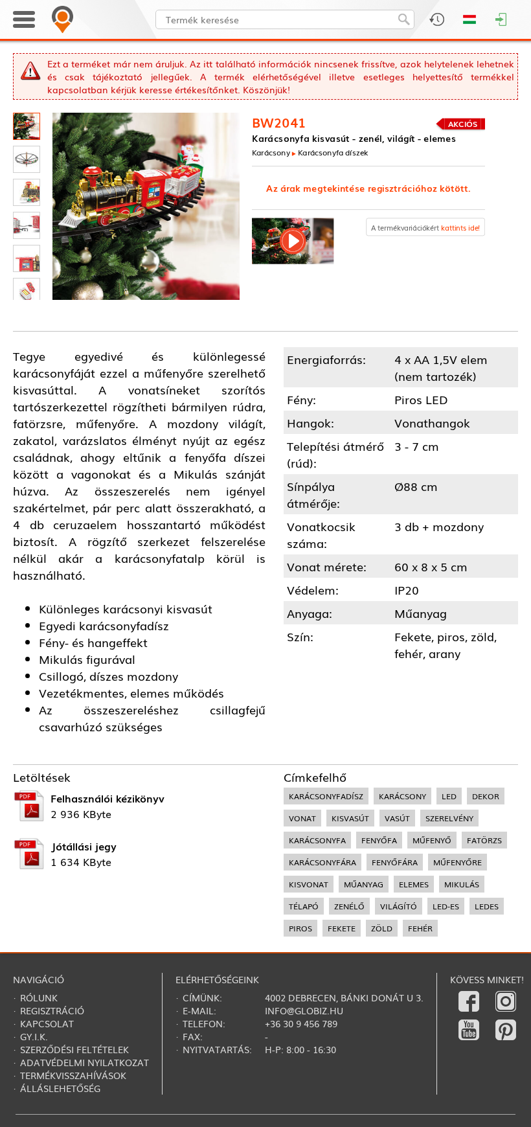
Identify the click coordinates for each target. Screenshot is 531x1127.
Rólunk (39, 997)
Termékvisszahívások (73, 1075)
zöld (381, 928)
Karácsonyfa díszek (333, 152)
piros (300, 928)
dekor (485, 796)
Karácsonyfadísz (326, 796)
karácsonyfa (317, 840)
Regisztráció (52, 1010)
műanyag (363, 884)
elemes (414, 884)
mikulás (461, 884)
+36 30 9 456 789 (301, 1023)
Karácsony (271, 152)
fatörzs (484, 840)
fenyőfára (395, 862)
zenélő (349, 906)
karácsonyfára (322, 862)
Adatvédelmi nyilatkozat (84, 1062)
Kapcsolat (47, 1023)
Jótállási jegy (84, 846)
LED (449, 796)
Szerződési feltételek (74, 1049)
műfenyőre (457, 862)
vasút (397, 818)
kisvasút (350, 818)
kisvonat (308, 884)
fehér (420, 928)
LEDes (487, 906)
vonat (302, 818)
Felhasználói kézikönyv (107, 798)
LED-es (446, 906)
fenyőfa (379, 840)
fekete (342, 928)
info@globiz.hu (304, 1010)
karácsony (402, 796)
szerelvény (449, 818)
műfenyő (431, 840)
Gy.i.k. (34, 1036)
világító (398, 906)
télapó (304, 906)
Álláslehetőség (60, 1088)
